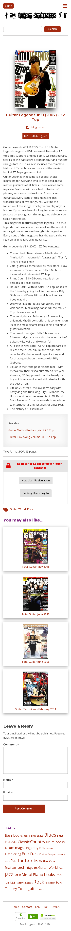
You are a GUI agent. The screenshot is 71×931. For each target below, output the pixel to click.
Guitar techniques (21, 867)
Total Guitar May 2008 (35, 566)
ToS (45, 907)
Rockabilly (50, 882)
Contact (27, 907)
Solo (58, 882)
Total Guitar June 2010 (36, 614)
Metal (27, 874)
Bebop (26, 835)
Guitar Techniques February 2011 (35, 709)
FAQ (37, 907)
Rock (30, 509)
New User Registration (35, 480)
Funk (34, 853)
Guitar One (47, 861)
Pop (59, 875)
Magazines (38, 127)
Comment (11, 744)
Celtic (14, 842)
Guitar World (18, 509)
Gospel (52, 854)
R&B (12, 882)
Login (8, 6)
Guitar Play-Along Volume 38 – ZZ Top (32, 437)
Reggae (29, 882)
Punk (7, 883)
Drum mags (14, 847)
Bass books (14, 835)
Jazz (9, 874)
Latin (17, 875)
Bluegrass (37, 835)
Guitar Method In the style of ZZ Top (31, 430)
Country (37, 841)
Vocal (42, 889)
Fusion (43, 854)
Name (8, 779)
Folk (26, 853)
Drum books (55, 842)
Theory (11, 888)
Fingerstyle (32, 847)
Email (8, 792)
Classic (24, 841)
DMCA (55, 907)
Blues (50, 835)
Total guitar (28, 888)
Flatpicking (13, 854)
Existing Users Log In (35, 493)
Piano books (44, 874)
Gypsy (61, 867)
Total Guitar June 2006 (36, 662)
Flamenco (47, 848)
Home (15, 907)
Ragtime (20, 882)
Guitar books (24, 860)
